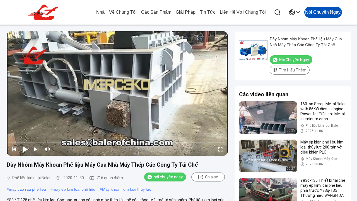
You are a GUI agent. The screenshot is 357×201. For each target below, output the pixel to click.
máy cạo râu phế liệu (27, 189)
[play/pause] (25, 149)
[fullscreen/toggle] (220, 149)
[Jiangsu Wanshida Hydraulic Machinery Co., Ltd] (44, 12)
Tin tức (207, 12)
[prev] (14, 149)
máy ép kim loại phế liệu (74, 189)
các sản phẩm (156, 12)
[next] (36, 149)
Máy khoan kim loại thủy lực (126, 189)
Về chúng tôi (123, 12)
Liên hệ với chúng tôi (243, 12)
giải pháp (186, 12)
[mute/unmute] (47, 149)
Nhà (100, 12)
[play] (117, 93)
